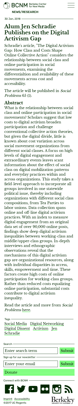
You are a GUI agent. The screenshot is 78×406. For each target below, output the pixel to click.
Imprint (7, 398)
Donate (11, 372)
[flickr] (45, 389)
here (26, 310)
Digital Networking (47, 324)
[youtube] (33, 389)
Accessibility (22, 398)
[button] (71, 5)
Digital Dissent (17, 328)
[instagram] (57, 389)
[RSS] (69, 389)
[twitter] (21, 389)
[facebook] (9, 389)
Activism (40, 328)
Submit (67, 351)
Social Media (15, 324)
